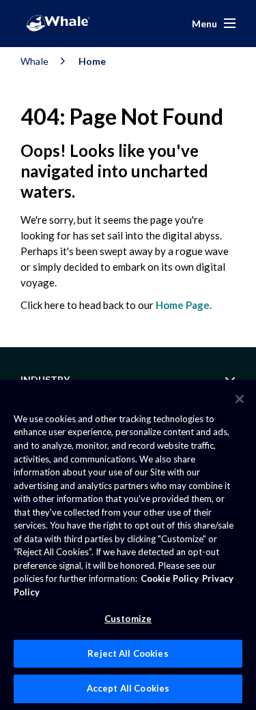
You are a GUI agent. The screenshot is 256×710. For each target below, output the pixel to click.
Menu (204, 23)
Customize (128, 618)
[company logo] (58, 23)
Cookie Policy (170, 578)
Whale (34, 61)
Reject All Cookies (127, 653)
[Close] (240, 399)
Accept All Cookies (128, 688)
